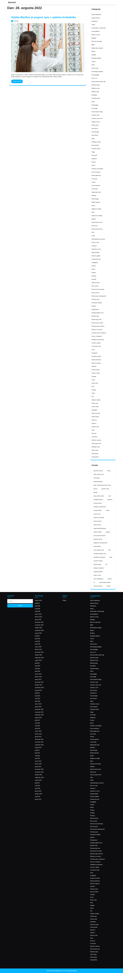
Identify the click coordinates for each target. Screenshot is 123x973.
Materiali (94, 195)
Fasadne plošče (96, 98)
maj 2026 (37, 608)
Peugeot (94, 276)
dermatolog (97, 478)
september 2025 (39, 630)
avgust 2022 (38, 717)
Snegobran (94, 353)
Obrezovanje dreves (97, 229)
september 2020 (39, 777)
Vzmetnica (94, 436)
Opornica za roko (96, 249)
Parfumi (94, 266)
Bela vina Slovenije (97, 41)
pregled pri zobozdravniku (100, 542)
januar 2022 (38, 736)
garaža (95, 488)
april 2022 (37, 728)
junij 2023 (37, 695)
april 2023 (37, 701)
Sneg (93, 349)
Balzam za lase (96, 34)
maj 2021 (37, 755)
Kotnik (93, 165)
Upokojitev (94, 410)
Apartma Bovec (96, 18)
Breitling (94, 54)
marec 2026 (38, 614)
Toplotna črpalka (96, 400)
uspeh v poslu (97, 575)
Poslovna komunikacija (98, 289)
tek (106, 564)
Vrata (93, 430)
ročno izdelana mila (99, 550)
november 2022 (39, 712)
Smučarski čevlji (96, 346)
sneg (110, 557)
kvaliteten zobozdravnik (100, 506)
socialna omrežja (98, 560)
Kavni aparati (95, 145)
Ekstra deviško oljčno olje (98, 81)
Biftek (93, 44)
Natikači (94, 219)
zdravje (109, 586)
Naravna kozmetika (97, 215)
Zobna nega (95, 450)
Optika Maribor (96, 252)
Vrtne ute (94, 433)
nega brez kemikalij (99, 517)
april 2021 (37, 758)
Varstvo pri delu (96, 413)
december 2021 (39, 739)
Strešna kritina (95, 369)
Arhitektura (94, 21)
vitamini (110, 578)
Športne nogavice (96, 363)
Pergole (94, 272)
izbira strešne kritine (99, 496)
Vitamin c (94, 423)
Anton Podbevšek (96, 14)
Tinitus (93, 393)
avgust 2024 (38, 660)
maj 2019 (37, 796)
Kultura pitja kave (96, 175)
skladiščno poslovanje (99, 557)
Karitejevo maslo (96, 142)
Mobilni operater (96, 202)
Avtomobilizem (96, 31)
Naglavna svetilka (96, 209)
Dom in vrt (94, 78)
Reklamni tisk (95, 316)
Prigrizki (94, 306)
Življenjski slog (95, 447)
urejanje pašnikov (98, 571)
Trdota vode (95, 403)
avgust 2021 (38, 747)
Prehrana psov (96, 299)
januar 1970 (38, 799)
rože (109, 550)
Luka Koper (95, 188)
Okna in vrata (95, 242)
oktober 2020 (38, 774)
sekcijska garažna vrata (100, 553)
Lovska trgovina (96, 185)
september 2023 (39, 687)
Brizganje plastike (96, 58)
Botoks (93, 51)
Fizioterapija (95, 105)
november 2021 (39, 742)
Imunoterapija (95, 132)
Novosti (12, 2)
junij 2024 (37, 665)
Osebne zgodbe (96, 256)
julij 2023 (37, 693)
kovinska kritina (98, 503)
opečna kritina (97, 524)
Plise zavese (95, 286)
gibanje (95, 492)
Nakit (93, 212)
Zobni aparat (95, 453)
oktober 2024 (38, 655)
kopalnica (109, 499)
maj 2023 (37, 698)
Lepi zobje (94, 178)
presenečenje (97, 546)
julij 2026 (37, 603)
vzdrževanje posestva (105, 582)
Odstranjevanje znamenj (98, 239)
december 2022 (39, 709)
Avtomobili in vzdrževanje (99, 28)
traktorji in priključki (99, 568)
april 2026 (37, 611)
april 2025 (37, 644)
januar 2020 (38, 791)
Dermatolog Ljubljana (97, 71)
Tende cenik (95, 383)
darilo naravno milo (99, 474)
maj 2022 (37, 725)
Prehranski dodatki (97, 302)
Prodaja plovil (95, 309)
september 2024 (39, 657)
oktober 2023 (38, 685)
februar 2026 (38, 616)
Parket (93, 269)
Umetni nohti (95, 406)
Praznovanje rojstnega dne (99, 296)
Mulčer (93, 205)
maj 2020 (37, 785)
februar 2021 (38, 763)
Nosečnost (94, 225)
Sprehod (94, 366)
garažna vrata (105, 488)
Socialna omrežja (96, 356)
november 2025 (39, 625)
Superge (94, 376)
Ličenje (93, 182)
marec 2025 (38, 646)
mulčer (108, 510)
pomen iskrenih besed (99, 535)
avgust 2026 (38, 600)
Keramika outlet (96, 148)
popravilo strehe (98, 539)
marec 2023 (38, 704)
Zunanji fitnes (95, 457)
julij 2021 (37, 750)
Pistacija (94, 279)
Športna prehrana (96, 359)
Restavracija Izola (96, 319)
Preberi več (18, 82)
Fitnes (93, 101)
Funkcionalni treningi (97, 111)
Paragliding (95, 262)
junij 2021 (37, 753)
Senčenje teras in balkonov (99, 333)
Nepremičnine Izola (97, 222)
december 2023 (39, 682)
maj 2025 (37, 641)
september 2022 (39, 714)
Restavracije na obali (97, 323)
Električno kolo (96, 88)
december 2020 (39, 769)
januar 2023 (38, 706)
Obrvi (93, 232)
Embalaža (94, 95)
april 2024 (37, 671)
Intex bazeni (95, 135)
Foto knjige (94, 108)
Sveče (93, 379)
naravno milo (97, 514)
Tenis (93, 386)
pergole (108, 532)
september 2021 (39, 744)
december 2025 (39, 622)
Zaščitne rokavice (96, 440)
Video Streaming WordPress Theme (56, 970)
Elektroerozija (95, 91)
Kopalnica (94, 158)
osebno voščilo (97, 532)
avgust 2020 (38, 780)
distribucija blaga (98, 481)
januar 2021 (38, 766)
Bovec (109, 470)
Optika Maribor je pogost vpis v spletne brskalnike (43, 17)
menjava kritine (98, 510)
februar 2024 (38, 676)
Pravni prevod (95, 292)
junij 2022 (37, 723)
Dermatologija (95, 75)
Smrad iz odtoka (96, 343)
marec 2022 (38, 731)
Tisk (93, 396)
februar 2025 (38, 649)
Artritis (93, 24)
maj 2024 (37, 668)
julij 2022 (37, 720)
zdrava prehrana (98, 586)
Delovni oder (95, 68)
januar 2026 (38, 619)
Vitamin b (94, 420)
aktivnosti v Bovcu (98, 470)
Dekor (93, 65)
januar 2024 (38, 679)
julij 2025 (37, 636)
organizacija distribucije (100, 528)
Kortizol (94, 162)
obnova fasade (97, 521)
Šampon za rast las (97, 329)
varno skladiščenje (98, 578)
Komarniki (94, 155)
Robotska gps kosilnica (98, 326)
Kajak (93, 138)
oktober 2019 (38, 793)
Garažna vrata (95, 115)
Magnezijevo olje (96, 192)
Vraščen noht (95, 426)
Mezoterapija (95, 199)
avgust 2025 (38, 633)
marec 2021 (38, 761)
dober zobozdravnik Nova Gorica (102, 485)
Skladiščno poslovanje (98, 339)
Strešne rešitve (96, 373)
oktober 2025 (38, 627)
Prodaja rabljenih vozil (97, 312)
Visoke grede (95, 416)
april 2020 (37, 788)
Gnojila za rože (96, 121)
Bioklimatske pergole (97, 48)
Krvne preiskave (96, 172)
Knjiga (93, 152)
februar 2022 (38, 734)
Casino (93, 61)
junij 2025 (37, 638)
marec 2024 (38, 674)
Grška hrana (95, 125)
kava (110, 496)
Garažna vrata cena (97, 118)
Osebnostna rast (96, 259)
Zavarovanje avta (96, 443)
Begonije (94, 38)
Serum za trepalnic (97, 336)
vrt (94, 582)
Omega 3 (94, 245)
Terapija (94, 390)
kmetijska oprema (98, 499)
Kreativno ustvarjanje (97, 168)
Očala (93, 235)
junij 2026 (37, 606)
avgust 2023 (38, 690)
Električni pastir (96, 85)
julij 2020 (37, 783)
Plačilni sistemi (96, 282)
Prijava (64, 600)
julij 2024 (37, 663)
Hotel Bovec (95, 128)
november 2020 (39, 772)
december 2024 (39, 652)
